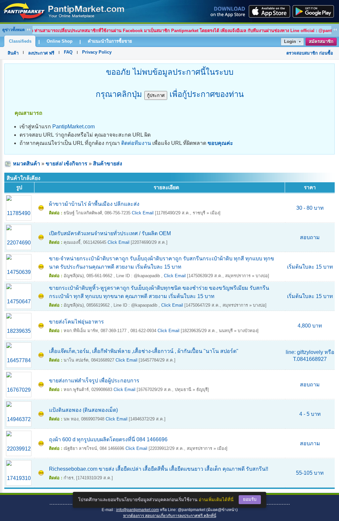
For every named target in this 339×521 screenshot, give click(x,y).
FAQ (68, 52)
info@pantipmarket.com (137, 509)
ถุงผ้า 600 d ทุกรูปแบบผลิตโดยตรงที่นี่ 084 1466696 (108, 439)
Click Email (143, 212)
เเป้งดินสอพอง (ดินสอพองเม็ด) (83, 410)
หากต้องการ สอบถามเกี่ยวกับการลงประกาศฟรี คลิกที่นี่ (169, 515)
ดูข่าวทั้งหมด (13, 29)
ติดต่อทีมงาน (136, 143)
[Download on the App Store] (268, 11)
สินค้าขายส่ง (107, 163)
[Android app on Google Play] (315, 11)
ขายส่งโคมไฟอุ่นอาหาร (76, 322)
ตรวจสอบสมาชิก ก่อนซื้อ (309, 53)
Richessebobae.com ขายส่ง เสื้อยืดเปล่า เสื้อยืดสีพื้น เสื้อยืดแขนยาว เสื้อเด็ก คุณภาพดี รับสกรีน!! (158, 469)
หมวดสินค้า (26, 163)
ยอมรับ (250, 499)
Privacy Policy (97, 52)
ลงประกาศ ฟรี (41, 53)
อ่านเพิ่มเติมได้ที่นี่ (216, 499)
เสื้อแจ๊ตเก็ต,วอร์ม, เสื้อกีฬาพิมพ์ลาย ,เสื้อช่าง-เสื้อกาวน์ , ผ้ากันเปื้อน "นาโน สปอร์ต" (143, 351)
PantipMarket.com (73, 126)
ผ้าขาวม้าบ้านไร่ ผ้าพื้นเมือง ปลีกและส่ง (94, 204)
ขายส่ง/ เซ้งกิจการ (66, 163)
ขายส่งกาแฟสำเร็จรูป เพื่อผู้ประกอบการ (94, 380)
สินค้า (13, 53)
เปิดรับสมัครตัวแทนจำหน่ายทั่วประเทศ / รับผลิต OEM (110, 233)
